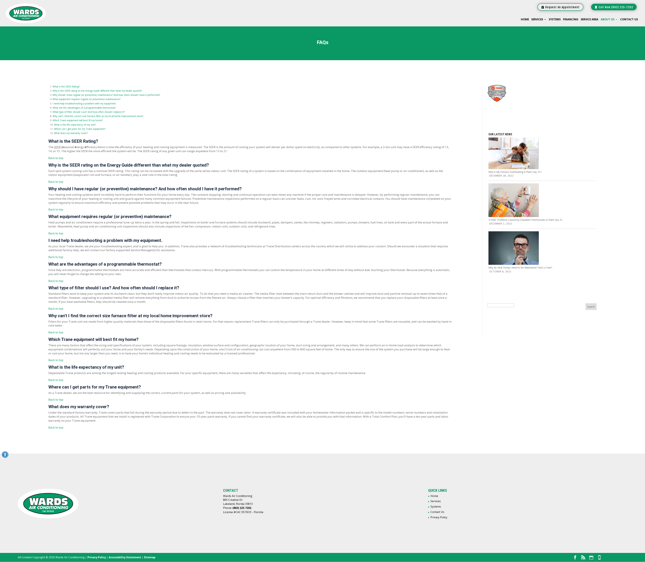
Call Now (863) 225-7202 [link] (615, 7)
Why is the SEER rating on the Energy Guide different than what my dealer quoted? (97, 90)
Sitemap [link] (149, 557)
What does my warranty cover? (71, 133)
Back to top (55, 158)
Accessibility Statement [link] (125, 557)
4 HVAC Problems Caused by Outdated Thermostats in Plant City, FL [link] (525, 219)
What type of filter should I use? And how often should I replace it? (89, 111)
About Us (607, 19)
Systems (555, 19)
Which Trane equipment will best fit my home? (78, 120)
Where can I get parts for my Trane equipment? (79, 128)
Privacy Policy (439, 517)
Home (525, 19)
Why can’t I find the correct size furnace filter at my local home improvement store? (98, 116)
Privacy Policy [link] (97, 557)
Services (537, 19)
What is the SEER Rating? (66, 86)
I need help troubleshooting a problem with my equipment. (84, 103)
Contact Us (629, 19)
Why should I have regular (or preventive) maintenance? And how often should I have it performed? (106, 94)
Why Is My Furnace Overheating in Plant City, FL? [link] (515, 171)
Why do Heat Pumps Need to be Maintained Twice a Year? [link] (520, 267)
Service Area (589, 19)
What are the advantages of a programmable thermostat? (84, 107)
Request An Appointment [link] (562, 7)
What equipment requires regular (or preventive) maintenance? (86, 99)
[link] (513, 168)
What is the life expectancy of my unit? (75, 124)
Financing (570, 19)
